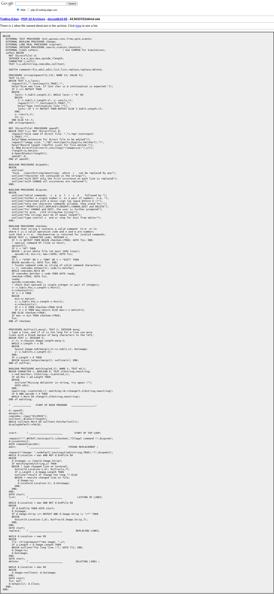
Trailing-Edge (9, 19)
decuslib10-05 (57, 19)
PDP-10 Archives (33, 19)
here (78, 25)
